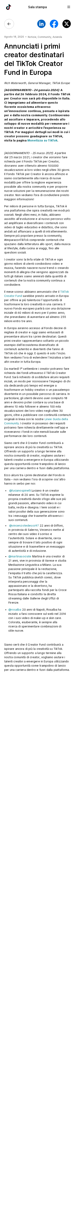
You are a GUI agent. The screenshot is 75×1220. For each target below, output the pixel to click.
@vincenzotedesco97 (24, 525)
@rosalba (14, 609)
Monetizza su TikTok (42, 140)
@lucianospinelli (20, 490)
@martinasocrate (19, 556)
